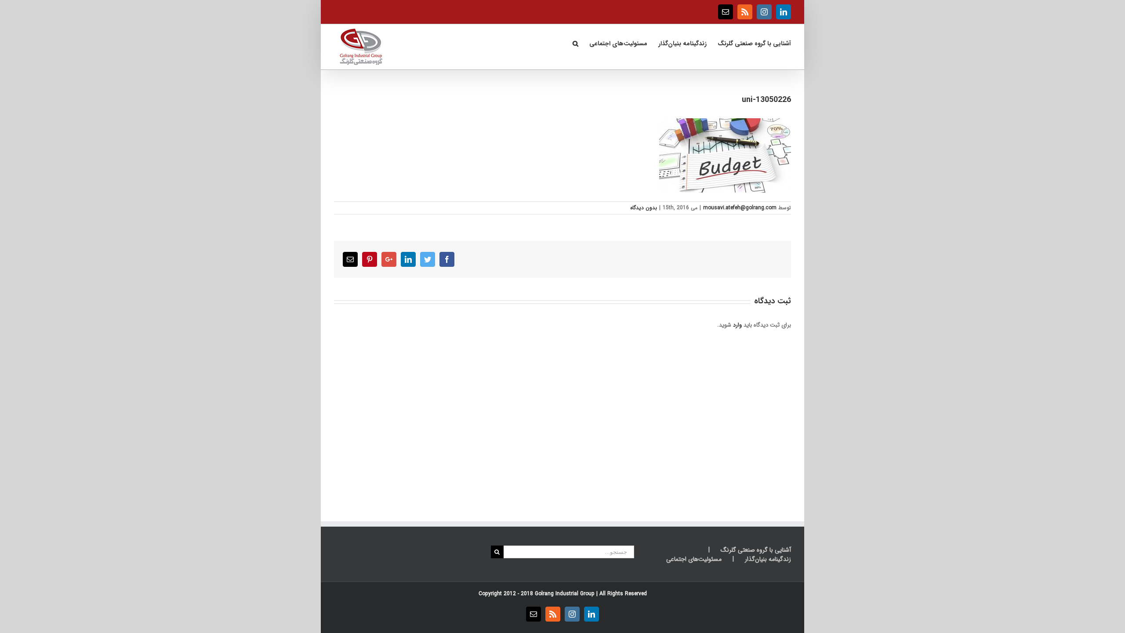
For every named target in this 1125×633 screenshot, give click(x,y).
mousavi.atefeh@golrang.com (740, 208)
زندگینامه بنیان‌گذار (768, 559)
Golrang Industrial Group (565, 593)
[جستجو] (575, 42)
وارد (737, 325)
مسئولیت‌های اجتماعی (694, 559)
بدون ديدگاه (643, 208)
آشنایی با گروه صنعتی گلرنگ (756, 550)
